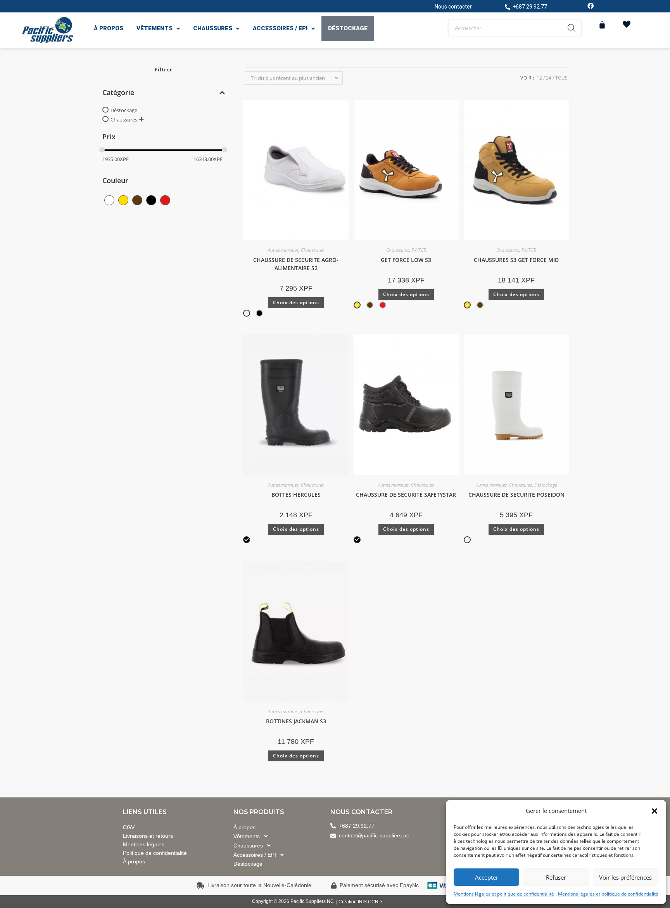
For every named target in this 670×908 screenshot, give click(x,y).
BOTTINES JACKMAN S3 (296, 721)
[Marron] (137, 199)
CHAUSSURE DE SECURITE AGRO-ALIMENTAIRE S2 (295, 264)
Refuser (556, 877)
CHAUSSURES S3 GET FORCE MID (516, 259)
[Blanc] (109, 199)
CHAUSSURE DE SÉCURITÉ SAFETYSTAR (406, 494)
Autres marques (283, 250)
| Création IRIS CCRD (359, 902)
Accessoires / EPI (280, 28)
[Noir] (151, 199)
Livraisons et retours (148, 836)
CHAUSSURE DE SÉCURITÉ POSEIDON (516, 494)
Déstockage (348, 28)
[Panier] (602, 24)
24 (548, 78)
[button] (654, 811)
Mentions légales (143, 844)
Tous (561, 78)
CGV (129, 827)
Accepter (486, 877)
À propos (108, 28)
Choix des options (296, 302)
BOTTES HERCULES (296, 494)
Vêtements (154, 28)
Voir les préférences (625, 877)
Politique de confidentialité (155, 853)
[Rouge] (165, 199)
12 (539, 78)
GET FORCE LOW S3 (406, 259)
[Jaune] (123, 199)
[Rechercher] (571, 28)
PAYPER (418, 250)
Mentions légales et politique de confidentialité (504, 894)
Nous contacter (453, 6)
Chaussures (212, 28)
